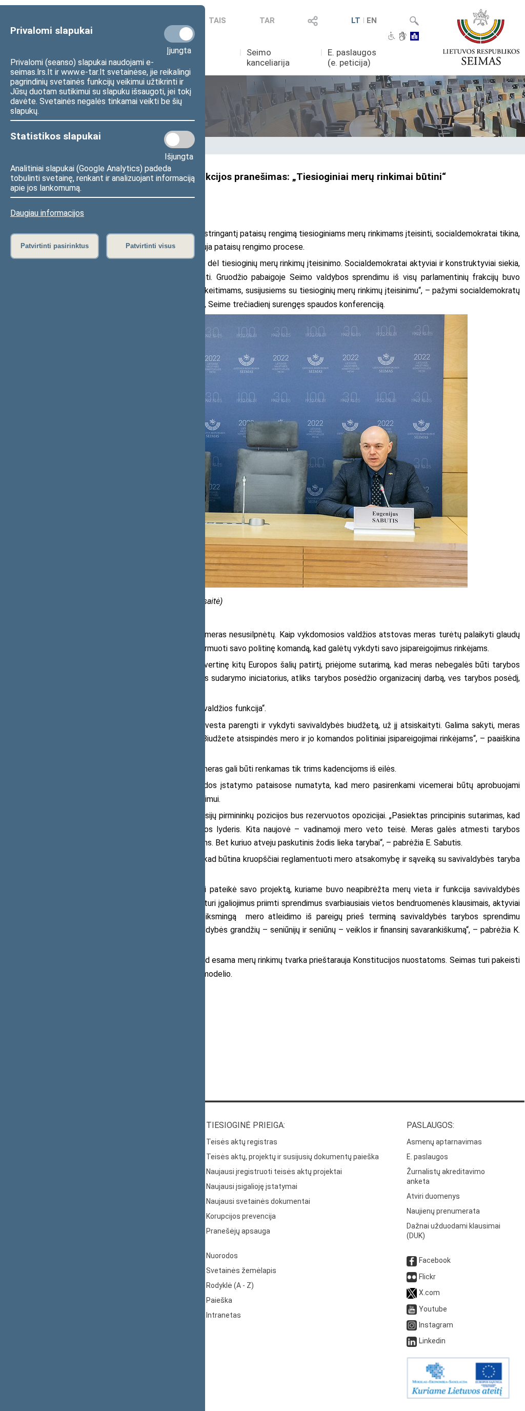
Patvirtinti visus (150, 246)
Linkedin (432, 1341)
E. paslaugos (427, 1157)
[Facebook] (412, 1260)
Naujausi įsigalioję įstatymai (251, 1186)
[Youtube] (412, 1309)
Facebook (435, 1260)
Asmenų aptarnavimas (444, 1142)
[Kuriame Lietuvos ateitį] (458, 1396)
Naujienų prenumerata (443, 1211)
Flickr (427, 1277)
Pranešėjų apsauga (238, 1231)
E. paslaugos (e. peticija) (352, 57)
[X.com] (412, 1292)
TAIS (217, 20)
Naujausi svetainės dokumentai (258, 1201)
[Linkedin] (412, 1341)
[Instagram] (412, 1325)
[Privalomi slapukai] (179, 34)
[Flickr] (412, 1277)
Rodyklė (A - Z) (230, 1285)
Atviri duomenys (433, 1196)
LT (355, 20)
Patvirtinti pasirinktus (55, 246)
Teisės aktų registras (241, 1142)
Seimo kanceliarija (268, 57)
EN (372, 20)
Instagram (436, 1325)
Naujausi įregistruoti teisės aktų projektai (274, 1171)
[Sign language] (402, 37)
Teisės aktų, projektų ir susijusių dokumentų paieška (292, 1157)
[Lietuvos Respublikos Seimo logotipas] (481, 37)
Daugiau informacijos (47, 213)
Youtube (433, 1309)
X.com (429, 1292)
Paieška (219, 1300)
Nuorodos (222, 1256)
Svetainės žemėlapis (241, 1270)
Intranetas (223, 1315)
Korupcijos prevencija (241, 1216)
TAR (267, 20)
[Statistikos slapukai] (179, 139)
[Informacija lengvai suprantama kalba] (414, 37)
